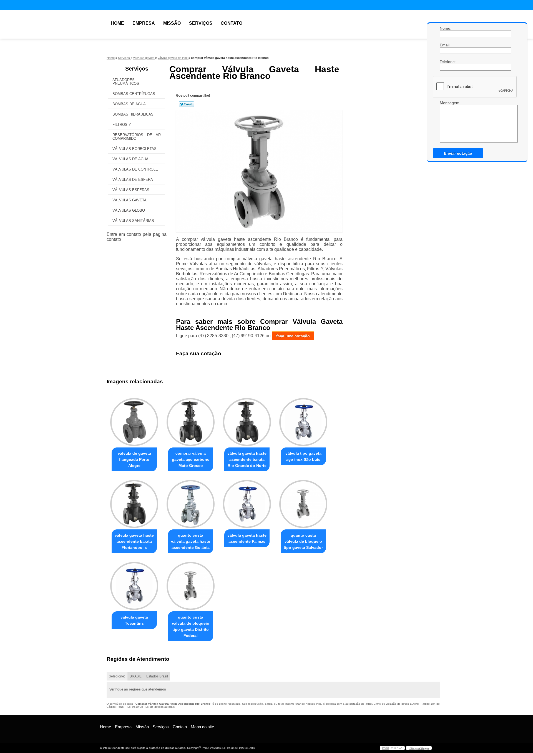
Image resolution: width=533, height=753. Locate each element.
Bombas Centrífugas (133, 94)
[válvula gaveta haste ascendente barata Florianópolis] (134, 504)
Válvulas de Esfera (132, 179)
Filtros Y (121, 124)
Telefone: (445, 61)
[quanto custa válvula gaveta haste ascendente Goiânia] (191, 504)
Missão (172, 23)
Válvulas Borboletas (134, 149)
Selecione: (117, 676)
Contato (231, 23)
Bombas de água (129, 104)
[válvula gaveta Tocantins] (134, 586)
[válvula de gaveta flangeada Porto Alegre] (134, 422)
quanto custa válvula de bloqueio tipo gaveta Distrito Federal (190, 626)
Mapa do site (202, 726)
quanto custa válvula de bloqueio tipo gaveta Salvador (303, 541)
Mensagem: (445, 103)
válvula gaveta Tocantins (134, 620)
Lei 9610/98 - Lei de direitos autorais (151, 706)
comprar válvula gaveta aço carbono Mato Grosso (191, 459)
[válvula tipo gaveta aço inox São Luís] (303, 422)
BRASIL (136, 676)
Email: (445, 45)
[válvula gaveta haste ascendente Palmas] (247, 504)
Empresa (143, 23)
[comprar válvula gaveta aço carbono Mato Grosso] (191, 422)
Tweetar (186, 104)
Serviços (200, 23)
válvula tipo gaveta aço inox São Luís (303, 456)
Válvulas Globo (128, 210)
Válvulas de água (130, 159)
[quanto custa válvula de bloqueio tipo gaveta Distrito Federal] (191, 586)
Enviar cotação (458, 153)
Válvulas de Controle (135, 169)
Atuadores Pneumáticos (125, 82)
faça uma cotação (293, 336)
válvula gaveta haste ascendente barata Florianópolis (134, 541)
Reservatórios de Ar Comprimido (136, 137)
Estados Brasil (157, 676)
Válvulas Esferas (130, 190)
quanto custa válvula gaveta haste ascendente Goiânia (190, 541)
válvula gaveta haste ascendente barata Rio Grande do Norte (246, 459)
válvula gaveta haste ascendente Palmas (246, 538)
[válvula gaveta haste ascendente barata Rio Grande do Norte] (247, 422)
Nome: (445, 28)
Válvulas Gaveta (129, 200)
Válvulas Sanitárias (133, 221)
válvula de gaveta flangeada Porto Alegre (134, 459)
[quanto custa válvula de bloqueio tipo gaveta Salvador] (303, 504)
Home (117, 23)
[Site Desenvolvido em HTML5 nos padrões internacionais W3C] (392, 748)
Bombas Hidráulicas (133, 114)
